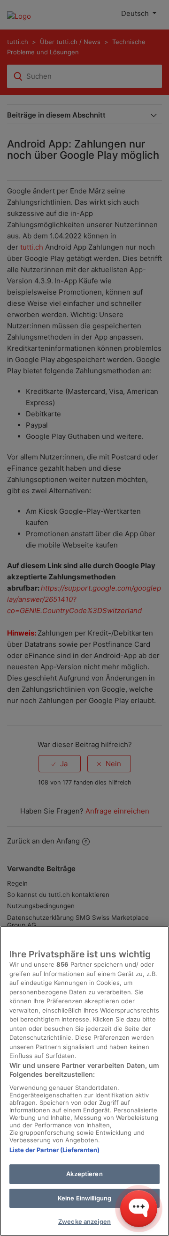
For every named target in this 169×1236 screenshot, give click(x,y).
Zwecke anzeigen (84, 1221)
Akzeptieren (84, 1173)
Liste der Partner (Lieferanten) (54, 1150)
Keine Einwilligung (84, 1198)
